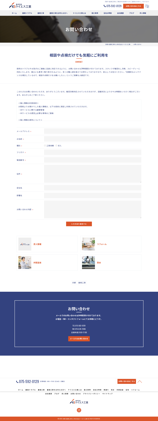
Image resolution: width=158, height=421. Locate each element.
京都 (74, 282)
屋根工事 (82, 282)
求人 (59, 145)
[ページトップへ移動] (140, 381)
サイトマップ (107, 394)
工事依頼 (50, 145)
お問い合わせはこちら (133, 6)
